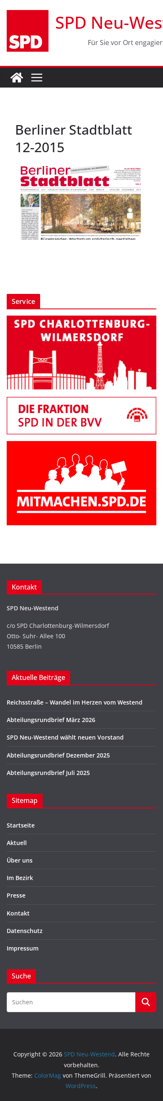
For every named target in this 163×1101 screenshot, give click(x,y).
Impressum (22, 948)
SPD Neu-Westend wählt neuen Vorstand (65, 737)
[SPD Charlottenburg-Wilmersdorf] (81, 321)
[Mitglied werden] (81, 446)
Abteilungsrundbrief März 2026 (51, 720)
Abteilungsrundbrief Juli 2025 (48, 773)
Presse (16, 895)
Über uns (20, 860)
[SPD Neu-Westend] (17, 78)
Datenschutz (25, 931)
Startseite (21, 825)
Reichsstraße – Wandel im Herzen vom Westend (75, 702)
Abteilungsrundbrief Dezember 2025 (58, 755)
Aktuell (17, 843)
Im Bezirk (20, 878)
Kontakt (18, 913)
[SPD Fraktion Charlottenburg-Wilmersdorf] (81, 402)
